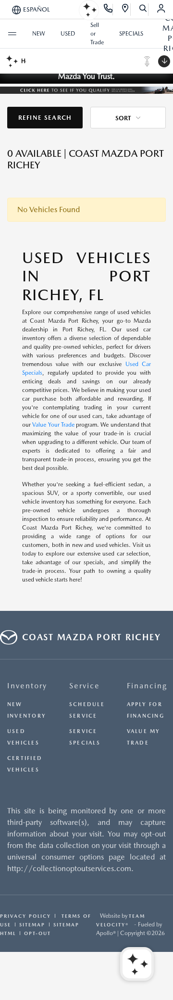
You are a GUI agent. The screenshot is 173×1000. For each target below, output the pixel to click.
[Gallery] (86, 89)
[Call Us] (108, 9)
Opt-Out (37, 933)
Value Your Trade (53, 424)
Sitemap (32, 924)
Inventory (27, 685)
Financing (147, 685)
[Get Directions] (126, 9)
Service (84, 685)
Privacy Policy (25, 916)
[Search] (143, 9)
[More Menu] (12, 33)
